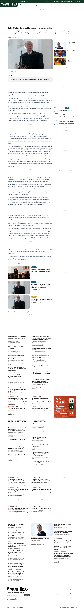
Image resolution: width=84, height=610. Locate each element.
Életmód (49, 5)
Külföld (28, 5)
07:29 (56, 123)
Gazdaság (34, 5)
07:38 (56, 120)
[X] (79, 1)
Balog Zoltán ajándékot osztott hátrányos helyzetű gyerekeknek (41, 270)
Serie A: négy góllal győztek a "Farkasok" (71, 51)
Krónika (34, 296)
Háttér (40, 5)
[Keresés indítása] (75, 5)
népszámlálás (18, 312)
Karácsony (26, 312)
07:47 (56, 116)
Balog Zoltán (11, 312)
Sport (44, 5)
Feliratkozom (27, 595)
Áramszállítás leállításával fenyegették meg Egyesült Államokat (66, 124)
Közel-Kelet (58, 47)
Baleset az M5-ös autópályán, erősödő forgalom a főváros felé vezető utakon (66, 121)
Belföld (23, 5)
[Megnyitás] (20, 5)
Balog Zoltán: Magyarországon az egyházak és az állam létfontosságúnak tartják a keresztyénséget (41, 287)
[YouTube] (77, 1)
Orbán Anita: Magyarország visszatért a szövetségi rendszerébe (70, 61)
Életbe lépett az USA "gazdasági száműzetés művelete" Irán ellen (71, 44)
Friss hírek (23, 1)
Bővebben (65, 127)
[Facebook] (75, 1)
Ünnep (67, 107)
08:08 (56, 110)
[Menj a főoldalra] (9, 4)
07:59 (56, 114)
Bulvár (54, 5)
